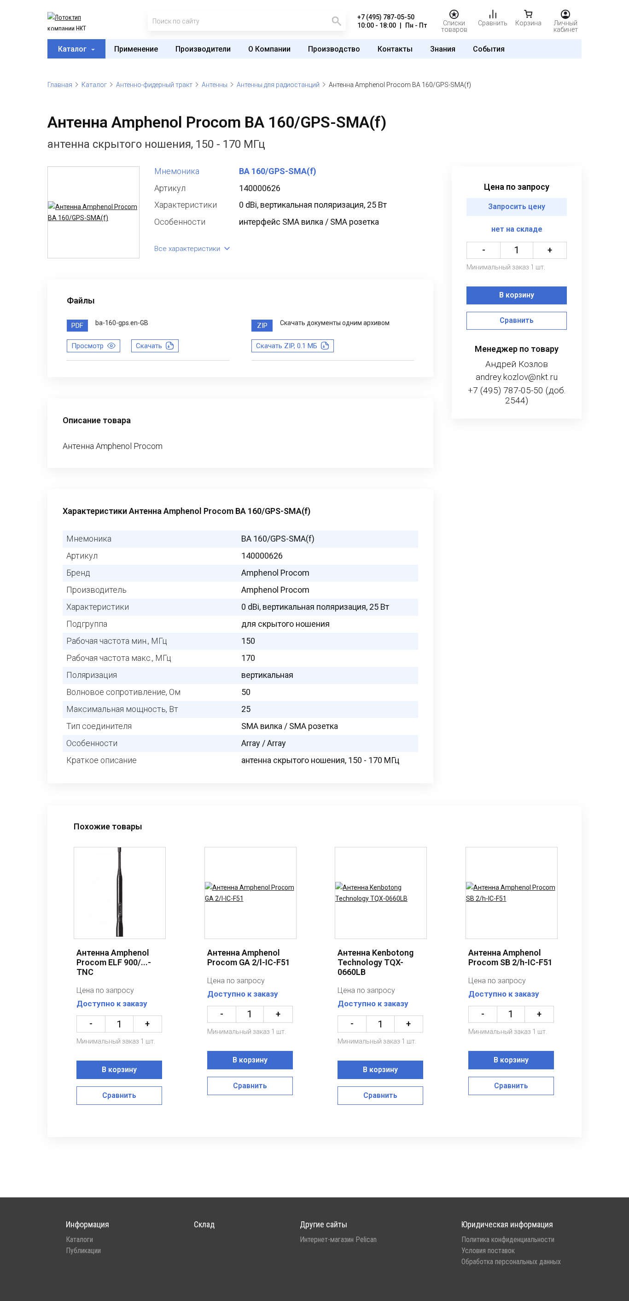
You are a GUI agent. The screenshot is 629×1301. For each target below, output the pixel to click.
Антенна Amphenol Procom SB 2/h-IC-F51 (510, 957)
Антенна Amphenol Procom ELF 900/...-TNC (113, 962)
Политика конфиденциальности (507, 1239)
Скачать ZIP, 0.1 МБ (286, 346)
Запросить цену (516, 207)
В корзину (516, 295)
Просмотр (87, 346)
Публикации (83, 1250)
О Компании (269, 49)
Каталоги (79, 1239)
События (489, 49)
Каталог (73, 49)
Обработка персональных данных (511, 1262)
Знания (442, 49)
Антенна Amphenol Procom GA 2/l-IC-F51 (248, 957)
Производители (203, 49)
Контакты (395, 49)
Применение (136, 49)
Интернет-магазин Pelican (338, 1239)
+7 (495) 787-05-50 (385, 17)
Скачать (149, 346)
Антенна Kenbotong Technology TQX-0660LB (376, 962)
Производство (334, 49)
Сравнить (517, 320)
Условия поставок (488, 1250)
